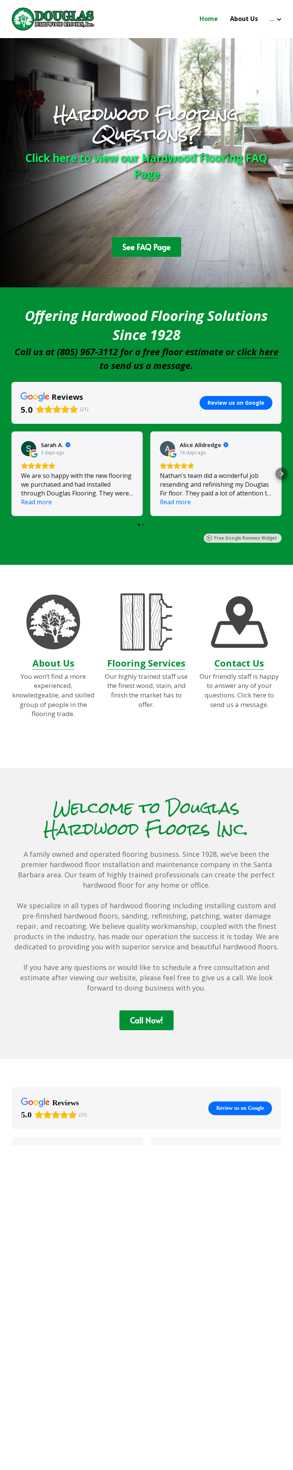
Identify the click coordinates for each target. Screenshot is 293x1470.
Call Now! (146, 1020)
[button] (11, 474)
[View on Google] (28, 448)
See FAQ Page (146, 247)
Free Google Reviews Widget (245, 538)
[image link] (53, 18)
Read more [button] (36, 502)
